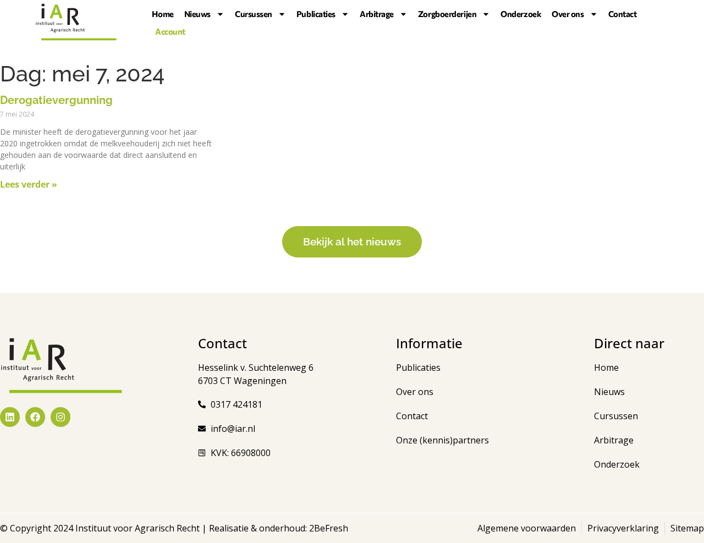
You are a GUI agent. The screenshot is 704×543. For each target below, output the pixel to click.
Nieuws (197, 14)
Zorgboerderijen (447, 14)
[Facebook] (35, 417)
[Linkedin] (10, 417)
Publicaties (316, 14)
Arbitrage (377, 14)
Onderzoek (521, 14)
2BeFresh (327, 528)
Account (170, 31)
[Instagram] (60, 417)
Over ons (568, 14)
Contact (622, 14)
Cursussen (253, 14)
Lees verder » (28, 184)
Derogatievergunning (56, 100)
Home (162, 14)
